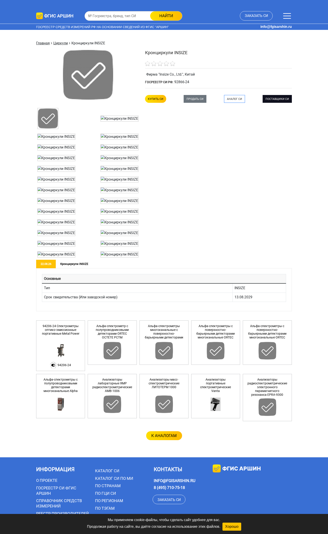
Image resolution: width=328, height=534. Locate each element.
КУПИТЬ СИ (155, 99)
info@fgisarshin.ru (276, 27)
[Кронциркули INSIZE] (47, 118)
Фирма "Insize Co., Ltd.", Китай (170, 74)
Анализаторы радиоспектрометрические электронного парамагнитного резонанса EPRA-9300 (267, 387)
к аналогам (164, 435)
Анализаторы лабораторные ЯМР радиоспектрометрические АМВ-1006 (112, 385)
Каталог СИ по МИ (114, 478)
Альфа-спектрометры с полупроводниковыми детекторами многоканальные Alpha (61, 385)
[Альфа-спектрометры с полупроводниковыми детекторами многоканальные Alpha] (60, 404)
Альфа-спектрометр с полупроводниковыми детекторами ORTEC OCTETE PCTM (112, 331)
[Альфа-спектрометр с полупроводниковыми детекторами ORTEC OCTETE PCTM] (112, 351)
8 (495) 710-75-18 (169, 487)
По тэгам (105, 508)
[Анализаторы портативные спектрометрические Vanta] (215, 404)
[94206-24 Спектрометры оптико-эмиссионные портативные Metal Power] (60, 351)
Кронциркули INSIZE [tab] (74, 264)
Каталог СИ (107, 470)
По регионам (109, 500)
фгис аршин (241, 468)
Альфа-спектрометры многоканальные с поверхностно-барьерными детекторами (164, 331)
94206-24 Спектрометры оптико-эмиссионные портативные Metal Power (60, 329)
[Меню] (287, 16)
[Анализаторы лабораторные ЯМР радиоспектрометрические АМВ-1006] (112, 404)
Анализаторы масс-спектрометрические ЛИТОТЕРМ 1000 (164, 383)
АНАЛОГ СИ (234, 99)
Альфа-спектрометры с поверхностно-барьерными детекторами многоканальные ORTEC (215, 331)
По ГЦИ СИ (105, 493)
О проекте (46, 480)
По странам (108, 485)
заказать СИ (256, 16)
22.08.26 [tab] (46, 264)
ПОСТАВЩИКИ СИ (277, 99)
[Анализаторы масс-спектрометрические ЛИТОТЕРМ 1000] (164, 404)
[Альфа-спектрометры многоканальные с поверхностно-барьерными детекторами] (164, 351)
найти (166, 15)
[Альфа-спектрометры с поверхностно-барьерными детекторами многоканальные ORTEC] (215, 351)
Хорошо (232, 526)
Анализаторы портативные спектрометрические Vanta (215, 385)
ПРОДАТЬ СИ (195, 99)
